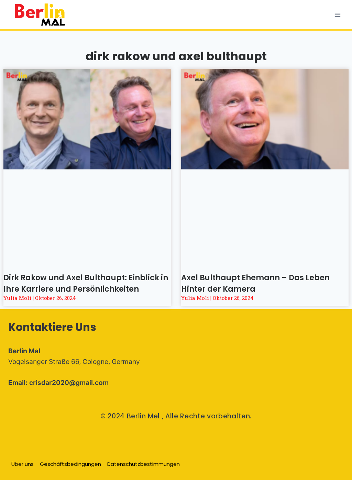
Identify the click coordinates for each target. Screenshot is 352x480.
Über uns (22, 464)
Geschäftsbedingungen (70, 464)
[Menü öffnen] (337, 14)
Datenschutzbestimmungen (143, 464)
